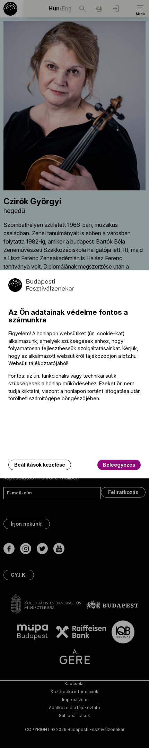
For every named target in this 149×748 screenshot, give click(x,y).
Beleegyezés (119, 465)
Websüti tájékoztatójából (37, 363)
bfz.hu (129, 356)
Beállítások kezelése (39, 465)
